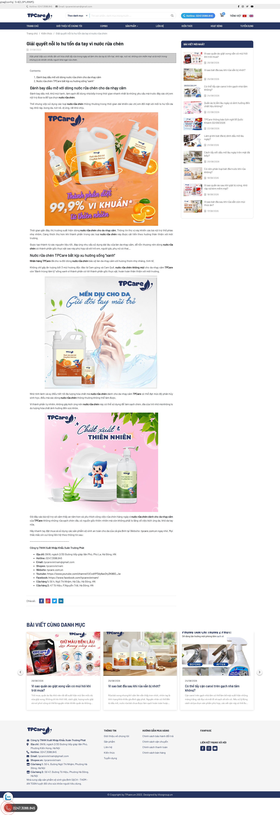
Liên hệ (108, 747)
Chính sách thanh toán (155, 747)
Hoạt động (216, 26)
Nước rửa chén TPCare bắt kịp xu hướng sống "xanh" (65, 80)
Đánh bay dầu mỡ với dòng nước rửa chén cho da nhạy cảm (68, 77)
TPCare (169, 267)
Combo (104, 26)
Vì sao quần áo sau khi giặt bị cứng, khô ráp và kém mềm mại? (225, 187)
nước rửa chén (88, 230)
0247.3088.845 (45, 6)
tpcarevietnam (52, 760)
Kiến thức (187, 26)
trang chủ (33, 26)
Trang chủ (32, 33)
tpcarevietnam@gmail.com (78, 6)
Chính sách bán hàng (154, 752)
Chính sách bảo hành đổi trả (157, 736)
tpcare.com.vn (149, 530)
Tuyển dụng (246, 26)
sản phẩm (130, 26)
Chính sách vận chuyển (155, 741)
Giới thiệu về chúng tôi (69, 26)
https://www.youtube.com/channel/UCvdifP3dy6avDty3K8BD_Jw (84, 573)
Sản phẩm (109, 741)
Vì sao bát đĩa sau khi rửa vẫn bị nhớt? (224, 69)
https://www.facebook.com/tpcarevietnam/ (74, 577)
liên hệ (160, 26)
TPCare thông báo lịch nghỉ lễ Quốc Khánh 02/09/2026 (223, 121)
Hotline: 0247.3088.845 (199, 15)
